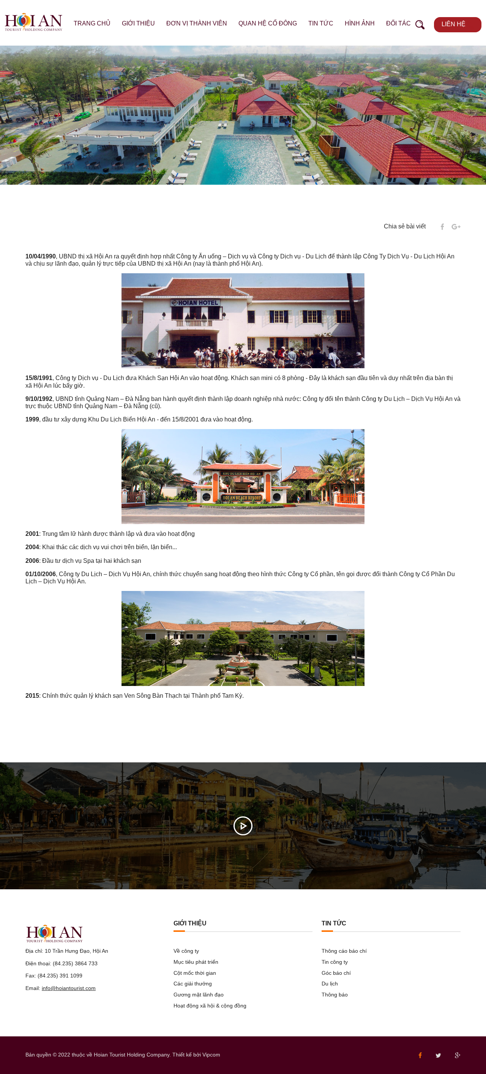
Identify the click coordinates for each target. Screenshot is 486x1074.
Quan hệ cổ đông (267, 23)
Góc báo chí (336, 973)
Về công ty (186, 951)
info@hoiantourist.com (69, 988)
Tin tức (320, 23)
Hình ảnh (360, 23)
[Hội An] (34, 21)
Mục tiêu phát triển (196, 962)
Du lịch (330, 984)
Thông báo (335, 995)
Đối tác (398, 23)
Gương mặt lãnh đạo (199, 995)
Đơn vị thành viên (196, 23)
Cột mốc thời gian (195, 973)
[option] (243, 115)
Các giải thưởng (193, 984)
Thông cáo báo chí (344, 951)
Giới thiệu (138, 23)
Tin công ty (335, 962)
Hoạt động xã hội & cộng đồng (210, 1006)
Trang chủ (92, 23)
